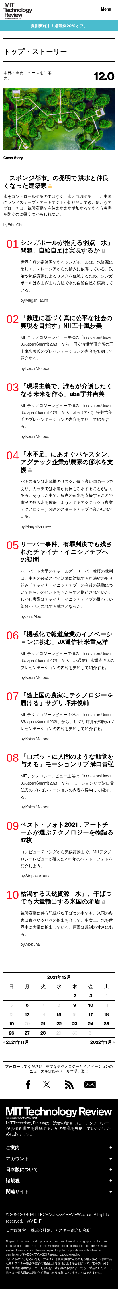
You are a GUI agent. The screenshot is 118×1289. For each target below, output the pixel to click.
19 (11, 1023)
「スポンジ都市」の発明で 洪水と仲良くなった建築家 (56, 182)
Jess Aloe (33, 616)
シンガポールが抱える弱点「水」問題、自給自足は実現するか (67, 246)
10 (90, 1005)
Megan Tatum (36, 300)
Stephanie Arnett (39, 876)
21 (43, 1023)
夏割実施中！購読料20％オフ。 (59, 25)
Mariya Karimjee (38, 526)
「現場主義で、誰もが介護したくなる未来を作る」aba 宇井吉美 (67, 390)
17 (90, 1014)
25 (106, 1023)
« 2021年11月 (16, 1042)
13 (27, 1014)
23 (75, 1023)
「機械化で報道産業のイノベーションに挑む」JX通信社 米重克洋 (67, 638)
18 (106, 1014)
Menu (106, 9)
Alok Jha (32, 944)
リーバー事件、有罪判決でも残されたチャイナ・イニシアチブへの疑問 (66, 552)
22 (59, 1023)
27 (27, 1033)
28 (43, 1033)
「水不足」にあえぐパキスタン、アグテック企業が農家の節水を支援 (67, 462)
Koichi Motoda (37, 368)
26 (11, 1033)
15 (58, 1014)
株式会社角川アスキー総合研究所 (61, 1230)
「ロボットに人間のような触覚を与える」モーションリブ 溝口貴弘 (67, 760)
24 (90, 1023)
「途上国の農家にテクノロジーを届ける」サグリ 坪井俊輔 (67, 699)
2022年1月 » (102, 1042)
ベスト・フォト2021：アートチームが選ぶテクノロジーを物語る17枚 (67, 832)
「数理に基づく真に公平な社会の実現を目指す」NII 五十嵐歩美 (67, 322)
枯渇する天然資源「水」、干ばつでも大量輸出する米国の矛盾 (66, 897)
